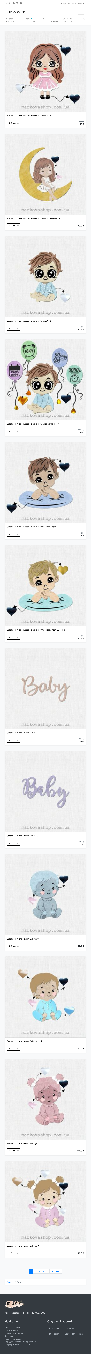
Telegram (55, 1334)
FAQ (83, 19)
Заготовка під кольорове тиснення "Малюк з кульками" (33, 424)
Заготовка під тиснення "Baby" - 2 (22, 733)
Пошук (62, 3)
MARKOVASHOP (16, 12)
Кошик (71, 3)
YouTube (54, 1328)
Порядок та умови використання (20, 1342)
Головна (10, 1282)
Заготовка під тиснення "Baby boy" (23, 939)
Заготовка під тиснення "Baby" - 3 (22, 836)
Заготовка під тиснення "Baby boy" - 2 (24, 1041)
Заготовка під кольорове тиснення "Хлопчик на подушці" (33, 527)
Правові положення (14, 1339)
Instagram (70, 1328)
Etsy (66, 1334)
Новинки (43, 19)
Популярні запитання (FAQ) (17, 1344)
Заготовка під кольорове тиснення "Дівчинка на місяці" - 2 (34, 218)
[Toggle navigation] (81, 12)
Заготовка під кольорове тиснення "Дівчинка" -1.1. (30, 115)
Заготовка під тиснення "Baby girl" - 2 (24, 1246)
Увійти (81, 3)
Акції (33, 21)
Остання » (55, 1271)
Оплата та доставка (67, 20)
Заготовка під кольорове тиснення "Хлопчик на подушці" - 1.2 (36, 630)
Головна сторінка (11, 20)
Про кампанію (53, 20)
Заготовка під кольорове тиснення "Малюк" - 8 (29, 321)
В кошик (14, 123)
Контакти (9, 1336)
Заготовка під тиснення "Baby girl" (23, 1143)
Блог (27, 19)
